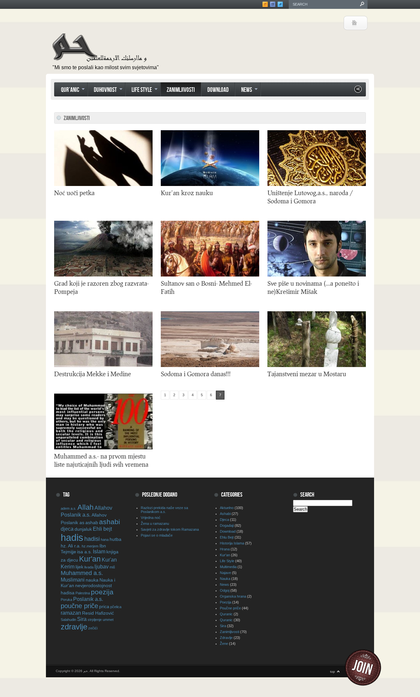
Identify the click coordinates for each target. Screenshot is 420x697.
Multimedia (228, 567)
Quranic (226, 614)
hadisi (92, 539)
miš (112, 567)
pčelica (115, 607)
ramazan (71, 613)
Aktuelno (227, 508)
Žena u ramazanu (155, 523)
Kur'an (90, 559)
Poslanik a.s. (88, 599)
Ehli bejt (102, 529)
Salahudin (68, 620)
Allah (85, 507)
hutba (115, 539)
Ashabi (225, 514)
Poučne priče (230, 608)
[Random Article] (358, 91)
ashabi (109, 521)
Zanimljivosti (181, 90)
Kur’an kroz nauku (187, 192)
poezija (102, 592)
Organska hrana (233, 596)
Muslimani (73, 580)
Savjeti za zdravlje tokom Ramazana (170, 529)
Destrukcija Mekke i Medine (92, 374)
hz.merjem (90, 546)
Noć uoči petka (74, 192)
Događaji (227, 525)
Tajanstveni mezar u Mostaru (306, 374)
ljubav (101, 566)
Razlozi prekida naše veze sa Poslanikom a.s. (164, 510)
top (332, 671)
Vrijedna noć (150, 518)
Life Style (138, 90)
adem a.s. (68, 508)
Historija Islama (232, 543)
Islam (99, 551)
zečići (92, 628)
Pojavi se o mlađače (157, 535)
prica (104, 606)
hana (105, 540)
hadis (72, 537)
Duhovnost (102, 90)
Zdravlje (226, 638)
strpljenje (95, 620)
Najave (225, 573)
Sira (82, 619)
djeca (67, 529)
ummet (108, 620)
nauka (92, 580)
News (243, 90)
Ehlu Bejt (227, 537)
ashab (91, 522)
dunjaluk (83, 529)
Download (218, 90)
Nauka (225, 579)
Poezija (225, 602)
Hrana (225, 549)
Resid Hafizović (98, 613)
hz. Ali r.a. (71, 545)
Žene (224, 644)
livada (89, 567)
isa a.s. (84, 551)
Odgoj (224, 590)
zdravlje (74, 626)
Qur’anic (67, 90)
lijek (79, 566)
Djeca (224, 520)
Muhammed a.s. (82, 573)
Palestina (82, 593)
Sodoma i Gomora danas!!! (196, 374)
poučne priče (79, 605)
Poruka (66, 600)
